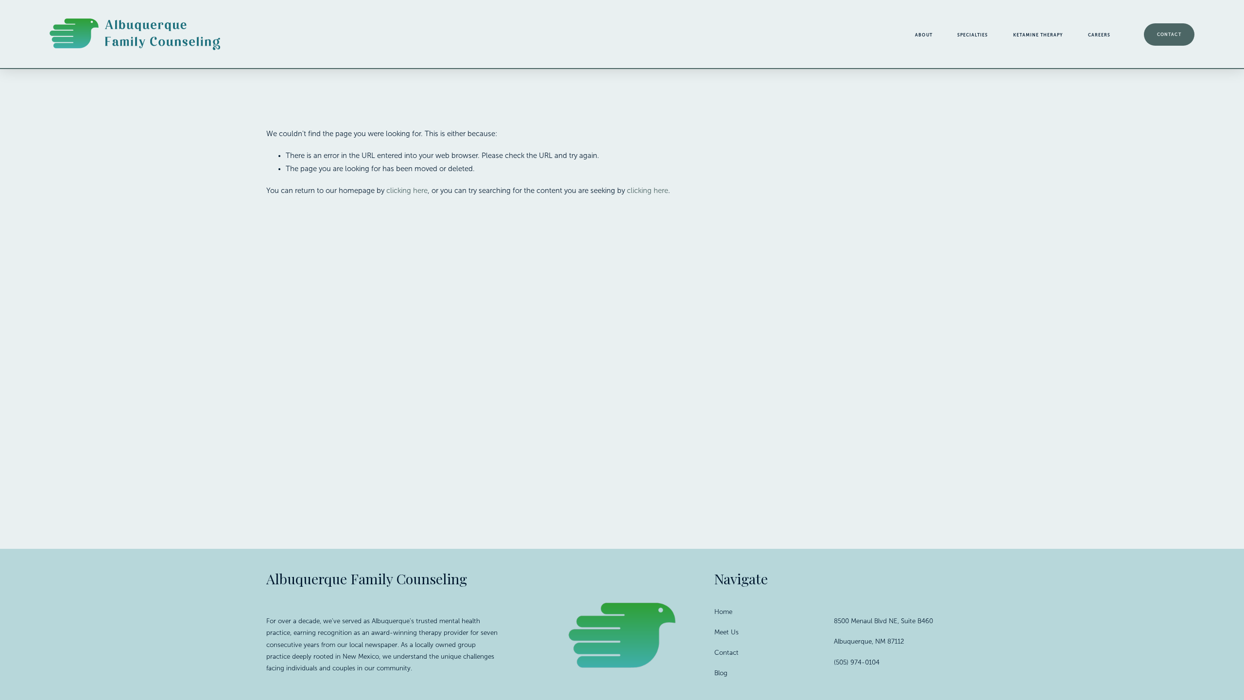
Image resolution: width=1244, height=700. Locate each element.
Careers (1099, 35)
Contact (1169, 34)
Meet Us (726, 632)
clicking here (407, 190)
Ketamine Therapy (1038, 35)
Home (723, 611)
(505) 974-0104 (857, 662)
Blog (720, 673)
